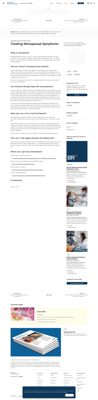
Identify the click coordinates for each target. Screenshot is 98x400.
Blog (66, 3)
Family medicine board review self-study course (76, 168)
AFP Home (39, 375)
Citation (68, 126)
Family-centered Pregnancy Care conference (75, 258)
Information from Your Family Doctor (21, 40)
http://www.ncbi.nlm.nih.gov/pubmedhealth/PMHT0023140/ (28, 175)
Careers (65, 385)
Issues (51, 3)
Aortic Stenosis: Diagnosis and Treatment (46, 321)
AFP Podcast (79, 381)
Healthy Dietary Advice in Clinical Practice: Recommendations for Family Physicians (55, 317)
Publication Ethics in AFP (81, 378)
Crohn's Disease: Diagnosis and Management (47, 319)
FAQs (78, 390)
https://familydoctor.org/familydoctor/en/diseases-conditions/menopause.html (34, 158)
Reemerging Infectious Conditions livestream (74, 212)
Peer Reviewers (53, 377)
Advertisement (49, 8)
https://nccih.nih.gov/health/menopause (23, 164)
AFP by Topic (59, 3)
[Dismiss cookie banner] (73, 388)
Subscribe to (69, 332)
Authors (52, 375)
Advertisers (52, 382)
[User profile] (91, 3)
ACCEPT (69, 395)
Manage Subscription (68, 377)
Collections (39, 382)
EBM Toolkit (79, 388)
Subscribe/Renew (67, 375)
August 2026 (41, 311)
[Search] (94, 3)
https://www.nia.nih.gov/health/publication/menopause (27, 170)
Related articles (69, 129)
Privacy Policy (64, 392)
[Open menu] (3, 3)
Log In (12, 186)
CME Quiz (72, 3)
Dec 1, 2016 (49, 20)
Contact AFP (66, 382)
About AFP (79, 375)
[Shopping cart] (88, 3)
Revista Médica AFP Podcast (81, 385)
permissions (39, 366)
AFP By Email (67, 380)
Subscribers (53, 380)
